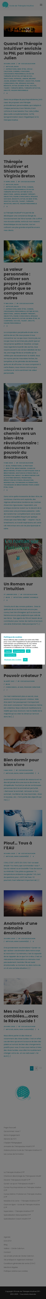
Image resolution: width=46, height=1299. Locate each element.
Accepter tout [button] (19, 651)
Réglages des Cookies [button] (12, 660)
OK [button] (28, 651)
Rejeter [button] (8, 651)
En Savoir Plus (10, 655)
